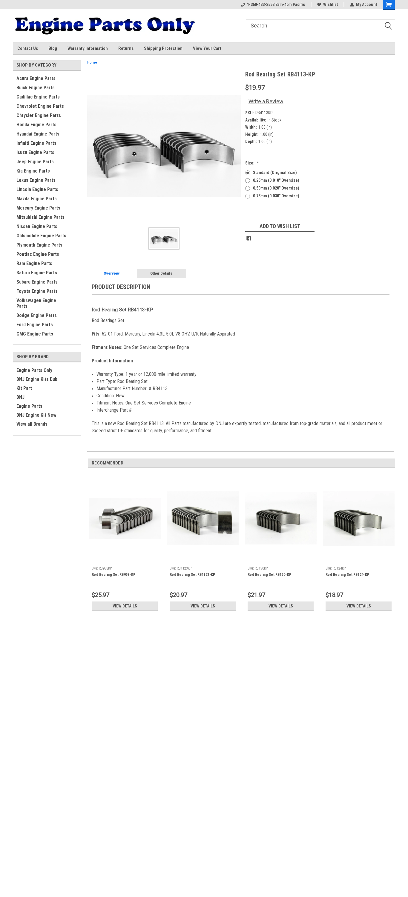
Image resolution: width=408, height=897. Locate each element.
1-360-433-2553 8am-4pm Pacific (276, 4)
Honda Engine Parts (36, 124)
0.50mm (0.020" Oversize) (276, 188)
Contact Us (27, 48)
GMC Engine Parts (34, 334)
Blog (52, 48)
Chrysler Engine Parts (38, 115)
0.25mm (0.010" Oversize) (276, 180)
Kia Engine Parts (33, 171)
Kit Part (24, 388)
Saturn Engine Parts (36, 273)
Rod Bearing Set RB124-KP (347, 575)
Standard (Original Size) (275, 172)
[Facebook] (248, 238)
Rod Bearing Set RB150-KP (269, 575)
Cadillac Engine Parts (38, 97)
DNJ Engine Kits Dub (36, 379)
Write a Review (266, 101)
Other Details (161, 273)
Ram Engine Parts (34, 263)
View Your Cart (207, 48)
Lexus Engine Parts (36, 180)
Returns (126, 48)
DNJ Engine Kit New (36, 415)
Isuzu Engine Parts (35, 152)
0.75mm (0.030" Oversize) (276, 195)
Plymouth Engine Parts (39, 245)
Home (92, 62)
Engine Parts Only (34, 370)
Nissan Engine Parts (36, 226)
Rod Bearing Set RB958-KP (113, 575)
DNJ (20, 397)
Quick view (125, 559)
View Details (125, 606)
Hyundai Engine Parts (37, 134)
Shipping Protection (163, 48)
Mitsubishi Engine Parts (40, 217)
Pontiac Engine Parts (37, 254)
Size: (252, 163)
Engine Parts (29, 406)
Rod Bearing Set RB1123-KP (192, 575)
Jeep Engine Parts (35, 161)
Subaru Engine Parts (37, 282)
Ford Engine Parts (34, 324)
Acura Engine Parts (36, 78)
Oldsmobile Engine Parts (41, 236)
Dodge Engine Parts (36, 315)
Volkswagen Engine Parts (36, 303)
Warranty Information (88, 48)
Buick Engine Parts (35, 87)
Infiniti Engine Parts (36, 143)
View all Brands (31, 424)
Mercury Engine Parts (38, 208)
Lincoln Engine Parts (37, 189)
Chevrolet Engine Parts (40, 106)
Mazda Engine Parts (36, 198)
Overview (111, 273)
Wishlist (330, 4)
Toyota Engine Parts (37, 291)
